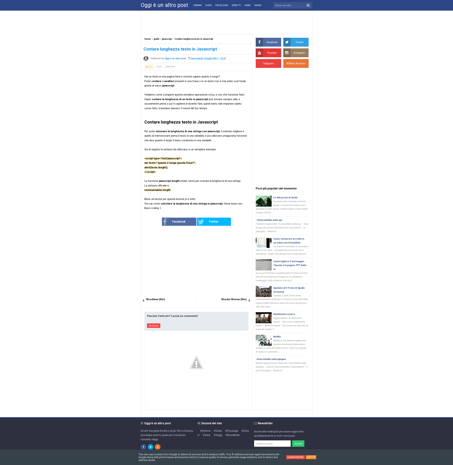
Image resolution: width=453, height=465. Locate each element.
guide (159, 67)
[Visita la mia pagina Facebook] (143, 447)
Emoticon (154, 325)
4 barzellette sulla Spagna (271, 359)
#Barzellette (232, 435)
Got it (311, 457)
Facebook (179, 221)
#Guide (218, 430)
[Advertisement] (226, 22)
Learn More (295, 457)
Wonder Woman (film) (234, 299)
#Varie (206, 435)
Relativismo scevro (284, 314)
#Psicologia (231, 430)
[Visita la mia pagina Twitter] (150, 447)
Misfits (277, 336)
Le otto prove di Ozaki (285, 197)
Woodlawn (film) (155, 299)
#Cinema (205, 430)
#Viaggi (218, 435)
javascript (170, 67)
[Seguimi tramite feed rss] (157, 447)
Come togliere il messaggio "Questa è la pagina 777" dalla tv (289, 265)
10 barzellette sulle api (269, 220)
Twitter (214, 221)
